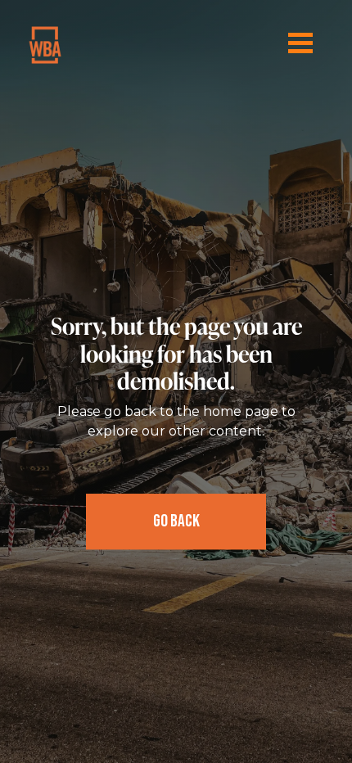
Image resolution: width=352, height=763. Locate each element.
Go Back (176, 521)
